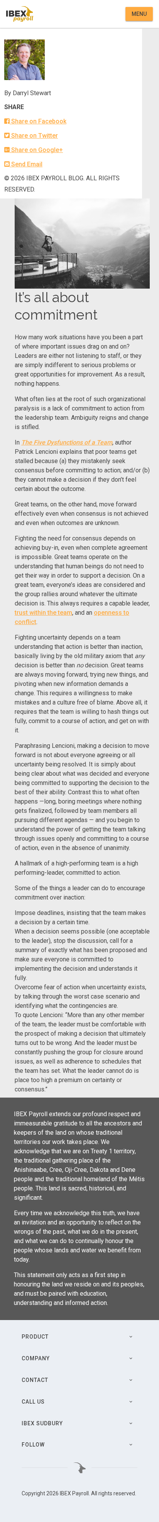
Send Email (26, 164)
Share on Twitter (34, 135)
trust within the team (43, 612)
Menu (139, 14)
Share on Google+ (36, 150)
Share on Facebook (38, 121)
